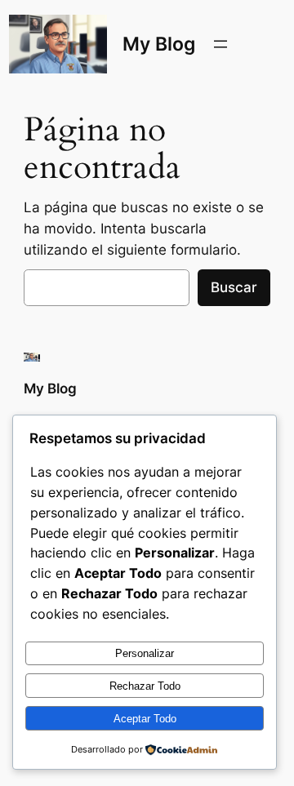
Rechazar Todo (144, 686)
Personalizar (144, 653)
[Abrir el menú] (220, 44)
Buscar (234, 287)
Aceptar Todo (145, 719)
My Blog (158, 44)
